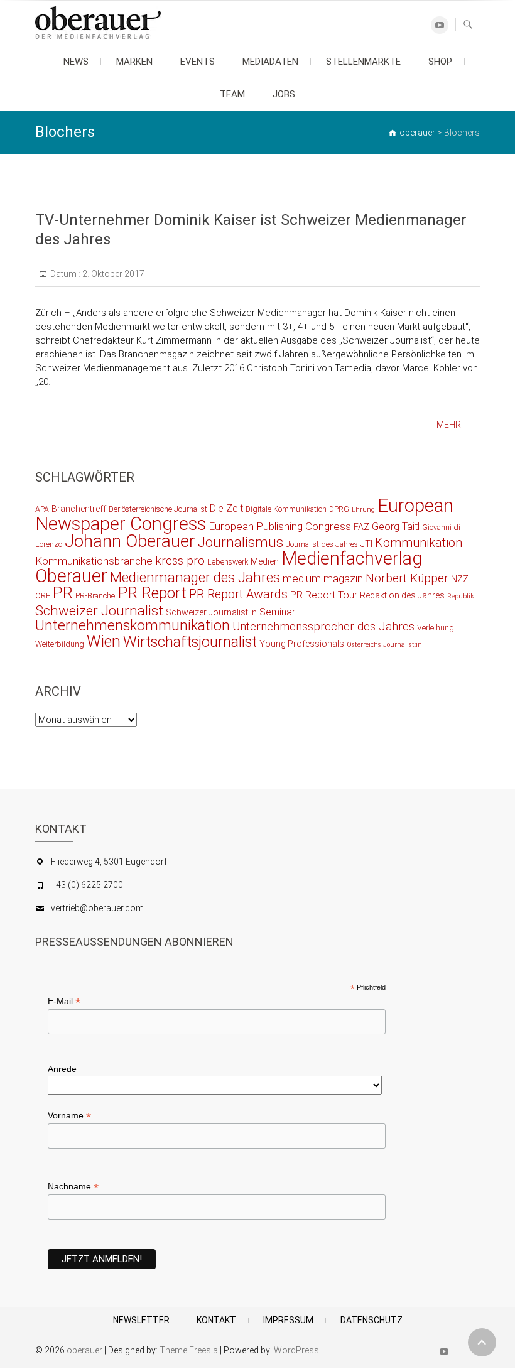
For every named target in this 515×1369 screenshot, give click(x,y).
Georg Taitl (396, 527)
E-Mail (64, 1001)
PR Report (152, 593)
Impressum (288, 1320)
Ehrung (363, 510)
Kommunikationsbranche (94, 561)
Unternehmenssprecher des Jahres (323, 627)
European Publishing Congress (280, 526)
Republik (460, 596)
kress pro (180, 561)
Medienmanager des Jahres (195, 577)
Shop (440, 61)
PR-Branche (95, 595)
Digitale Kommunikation (286, 509)
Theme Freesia (189, 1350)
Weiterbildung (59, 644)
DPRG (339, 509)
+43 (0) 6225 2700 (87, 885)
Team (232, 94)
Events (197, 61)
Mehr (448, 424)
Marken (134, 61)
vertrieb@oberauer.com (97, 908)
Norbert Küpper (407, 578)
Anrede (62, 1069)
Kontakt (216, 1320)
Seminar (277, 612)
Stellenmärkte (363, 61)
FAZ (361, 527)
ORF (42, 595)
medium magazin (323, 578)
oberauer (84, 1350)
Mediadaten (270, 61)
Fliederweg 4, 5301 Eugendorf (109, 862)
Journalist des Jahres (322, 544)
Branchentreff (79, 509)
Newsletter (141, 1320)
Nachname (73, 1187)
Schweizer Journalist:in (211, 612)
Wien (104, 641)
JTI (366, 544)
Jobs (284, 94)
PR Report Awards (238, 594)
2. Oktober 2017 (112, 274)
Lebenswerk (227, 561)
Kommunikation (418, 543)
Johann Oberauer (130, 541)
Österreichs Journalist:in (384, 645)
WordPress (296, 1350)
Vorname (69, 1116)
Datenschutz (371, 1320)
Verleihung (435, 627)
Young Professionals (301, 644)
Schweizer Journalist (99, 610)
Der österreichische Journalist (158, 509)
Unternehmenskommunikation (132, 625)
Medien (265, 561)
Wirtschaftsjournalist (190, 642)
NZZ (460, 579)
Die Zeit (226, 508)
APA (42, 509)
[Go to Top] (482, 1342)
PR (63, 592)
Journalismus (240, 542)
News (76, 61)
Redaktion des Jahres (402, 595)
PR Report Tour (323, 595)
